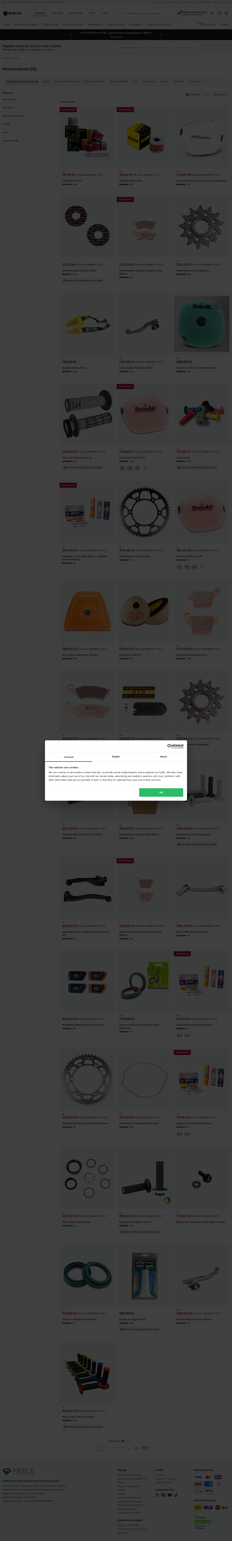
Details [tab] (116, 756)
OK (161, 792)
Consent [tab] (68, 757)
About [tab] (163, 756)
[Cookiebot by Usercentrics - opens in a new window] (170, 746)
